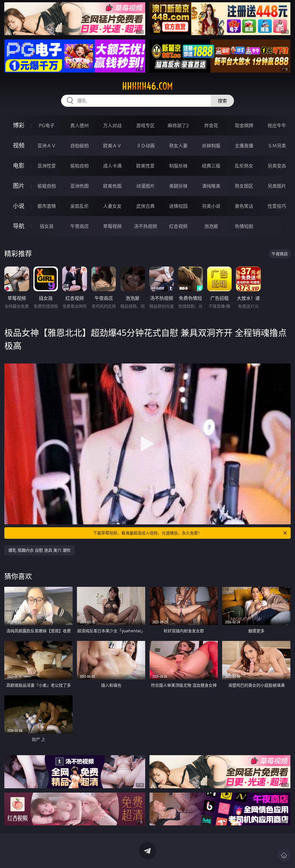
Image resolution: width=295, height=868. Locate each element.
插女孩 (47, 226)
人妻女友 (112, 206)
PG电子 (46, 125)
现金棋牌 (244, 125)
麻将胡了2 (178, 125)
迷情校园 (178, 206)
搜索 (222, 101)
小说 (18, 206)
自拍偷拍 (79, 145)
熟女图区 (244, 186)
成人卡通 (112, 166)
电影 (18, 166)
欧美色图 (112, 186)
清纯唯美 (211, 186)
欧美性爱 (145, 166)
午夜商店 (79, 226)
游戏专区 (145, 125)
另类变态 (277, 166)
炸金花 (211, 125)
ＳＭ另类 (277, 145)
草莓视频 (112, 226)
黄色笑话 (244, 206)
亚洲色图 (79, 186)
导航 (18, 226)
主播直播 (244, 145)
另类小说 (211, 206)
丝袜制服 (211, 145)
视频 (18, 145)
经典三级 (211, 166)
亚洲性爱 (46, 166)
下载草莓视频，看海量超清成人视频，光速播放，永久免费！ (147, 533)
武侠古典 (145, 206)
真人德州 (79, 125)
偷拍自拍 (79, 166)
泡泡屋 (211, 226)
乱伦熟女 (244, 166)
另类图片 (277, 186)
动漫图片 (145, 186)
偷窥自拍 (46, 186)
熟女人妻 (178, 145)
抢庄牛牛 (277, 125)
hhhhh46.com (147, 86)
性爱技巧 (277, 206)
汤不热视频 (145, 226)
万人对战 (112, 125)
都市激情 (46, 206)
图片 (18, 186)
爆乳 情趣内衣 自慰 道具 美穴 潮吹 (39, 550)
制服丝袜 (178, 166)
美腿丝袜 (178, 186)
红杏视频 (178, 226)
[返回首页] (284, 855)
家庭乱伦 (79, 206)
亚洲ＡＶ (46, 145)
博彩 (18, 125)
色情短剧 (244, 226)
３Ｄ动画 (145, 145)
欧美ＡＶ (112, 145)
